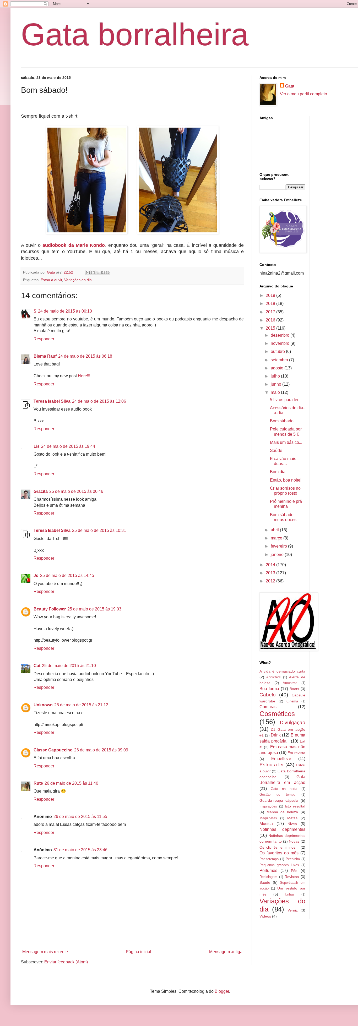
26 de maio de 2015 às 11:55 (80, 816)
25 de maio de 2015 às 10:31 (99, 530)
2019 (271, 295)
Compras (267, 707)
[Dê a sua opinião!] (92, 272)
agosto (277, 368)
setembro (280, 360)
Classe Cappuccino (53, 750)
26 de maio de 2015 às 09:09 (101, 750)
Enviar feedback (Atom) (66, 962)
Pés (294, 871)
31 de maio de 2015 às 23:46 (80, 850)
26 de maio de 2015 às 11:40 (71, 783)
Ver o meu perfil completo (303, 94)
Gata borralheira (135, 34)
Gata (289, 86)
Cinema (292, 701)
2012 (271, 581)
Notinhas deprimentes (282, 829)
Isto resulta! (295, 806)
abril (275, 530)
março (277, 538)
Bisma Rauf (45, 356)
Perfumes (268, 870)
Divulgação (292, 722)
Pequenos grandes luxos (279, 865)
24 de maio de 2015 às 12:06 (99, 401)
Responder (44, 339)
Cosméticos (277, 713)
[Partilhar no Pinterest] (107, 272)
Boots (294, 689)
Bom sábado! (282, 421)
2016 (271, 320)
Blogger (222, 991)
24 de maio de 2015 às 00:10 (65, 311)
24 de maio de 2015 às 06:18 (85, 356)
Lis (37, 446)
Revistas (292, 877)
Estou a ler (271, 764)
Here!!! (84, 376)
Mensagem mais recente (45, 951)
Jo (36, 575)
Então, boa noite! (285, 480)
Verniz (293, 910)
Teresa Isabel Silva (52, 401)
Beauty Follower (50, 609)
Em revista (296, 753)
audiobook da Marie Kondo (73, 245)
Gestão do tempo (277, 794)
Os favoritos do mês (279, 853)
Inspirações (268, 806)
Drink (276, 735)
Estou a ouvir (51, 280)
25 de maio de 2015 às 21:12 (81, 705)
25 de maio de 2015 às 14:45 (67, 575)
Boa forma (269, 688)
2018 (271, 303)
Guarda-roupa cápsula (278, 800)
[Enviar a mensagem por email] (87, 272)
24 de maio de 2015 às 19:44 (68, 446)
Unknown (43, 705)
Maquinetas (268, 818)
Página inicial (138, 951)
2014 (271, 565)
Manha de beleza (282, 812)
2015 (271, 328)
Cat (37, 665)
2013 (271, 573)
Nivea (292, 824)
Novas (294, 841)
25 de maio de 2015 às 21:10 (69, 665)
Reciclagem (268, 877)
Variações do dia (78, 280)
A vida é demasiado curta (282, 671)
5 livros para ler (284, 399)
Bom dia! (278, 472)
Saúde (276, 450)
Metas (292, 818)
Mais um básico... (286, 442)
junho (276, 384)
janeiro (278, 554)
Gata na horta (284, 789)
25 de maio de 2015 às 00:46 (76, 491)
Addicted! (273, 677)
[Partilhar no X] (97, 272)
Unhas (290, 894)
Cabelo (267, 694)
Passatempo (269, 859)
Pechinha (293, 859)
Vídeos (265, 916)
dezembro (280, 335)
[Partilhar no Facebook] (102, 272)
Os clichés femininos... (279, 847)
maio (276, 392)
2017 (271, 312)
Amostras (290, 683)
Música (266, 823)
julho (276, 376)
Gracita (41, 491)
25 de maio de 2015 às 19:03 (94, 609)
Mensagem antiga (225, 951)
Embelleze (281, 758)
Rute (38, 783)
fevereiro (279, 546)
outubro (278, 351)
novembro (280, 343)
